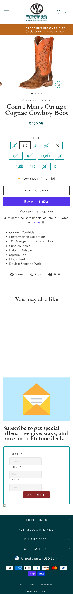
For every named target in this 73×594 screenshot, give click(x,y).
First (15, 467)
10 (58, 145)
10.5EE (46, 156)
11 (59, 156)
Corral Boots (36, 100)
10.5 (30, 156)
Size (37, 137)
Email (16, 454)
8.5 (25, 145)
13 (55, 166)
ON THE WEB (35, 539)
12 (44, 166)
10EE (16, 156)
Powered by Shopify (36, 590)
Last (14, 480)
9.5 (46, 145)
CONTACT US (35, 548)
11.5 (33, 166)
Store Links (35, 519)
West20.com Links (35, 529)
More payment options (36, 211)
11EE (19, 166)
